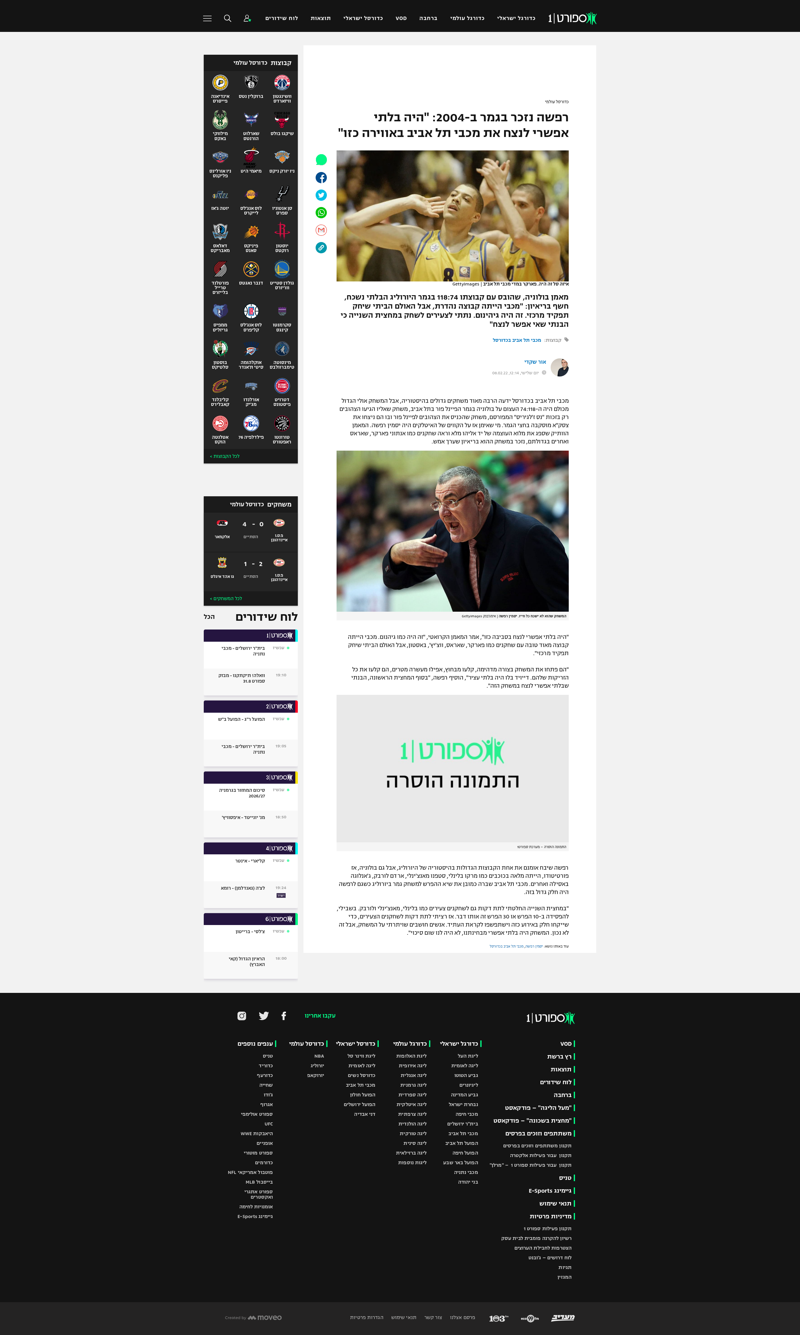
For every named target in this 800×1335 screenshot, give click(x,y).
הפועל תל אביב (461, 1143)
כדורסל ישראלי (363, 18)
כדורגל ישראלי (516, 18)
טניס (565, 1178)
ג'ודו (268, 1094)
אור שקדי (535, 362)
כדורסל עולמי (557, 102)
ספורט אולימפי (257, 1114)
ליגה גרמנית (413, 1085)
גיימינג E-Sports (550, 1190)
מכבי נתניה (466, 1172)
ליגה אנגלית (414, 1075)
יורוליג (317, 1065)
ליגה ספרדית (412, 1094)
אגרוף (266, 1104)
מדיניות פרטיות (551, 1216)
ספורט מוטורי (258, 1152)
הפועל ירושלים (359, 1104)
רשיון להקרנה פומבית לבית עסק (536, 1238)
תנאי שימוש (555, 1203)
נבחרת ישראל (463, 1104)
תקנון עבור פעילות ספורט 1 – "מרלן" (531, 1165)
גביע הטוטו (466, 1075)
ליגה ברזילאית (411, 1152)
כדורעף (265, 1075)
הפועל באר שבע (460, 1162)
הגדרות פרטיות (366, 1317)
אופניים (265, 1143)
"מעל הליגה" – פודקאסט (538, 1108)
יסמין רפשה (534, 946)
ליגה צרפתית (412, 1114)
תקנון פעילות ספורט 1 (548, 1228)
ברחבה (428, 18)
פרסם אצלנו (462, 1317)
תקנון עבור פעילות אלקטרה (541, 1155)
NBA (319, 1056)
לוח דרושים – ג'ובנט (550, 1257)
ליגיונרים (468, 1085)
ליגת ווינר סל (361, 1056)
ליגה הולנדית (412, 1123)
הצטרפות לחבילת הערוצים (543, 1248)
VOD (401, 18)
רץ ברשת (559, 1056)
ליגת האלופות (411, 1056)
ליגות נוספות (412, 1162)
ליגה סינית (415, 1143)
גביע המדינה (464, 1094)
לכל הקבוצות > (224, 456)
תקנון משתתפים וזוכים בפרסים (537, 1145)
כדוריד (266, 1065)
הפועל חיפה (465, 1152)
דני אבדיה (364, 1114)
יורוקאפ (315, 1075)
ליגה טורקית (413, 1133)
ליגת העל (468, 1056)
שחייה (266, 1085)
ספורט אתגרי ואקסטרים (258, 1194)
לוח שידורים (281, 18)
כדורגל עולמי (467, 18)
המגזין (565, 1277)
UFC (269, 1123)
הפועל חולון (362, 1094)
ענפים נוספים (255, 1043)
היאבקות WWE (257, 1133)
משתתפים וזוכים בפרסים (538, 1133)
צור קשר (432, 1317)
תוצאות (321, 18)
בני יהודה (468, 1182)
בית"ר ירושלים (462, 1123)
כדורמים (264, 1162)
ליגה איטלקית (412, 1104)
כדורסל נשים (361, 1075)
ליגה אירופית (413, 1065)
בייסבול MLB (259, 1182)
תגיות (565, 1267)
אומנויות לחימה (256, 1206)
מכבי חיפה (467, 1114)
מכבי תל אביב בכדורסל (517, 340)
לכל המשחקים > (226, 598)
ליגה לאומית (464, 1065)
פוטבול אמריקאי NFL (250, 1172)
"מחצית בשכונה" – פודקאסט (532, 1120)
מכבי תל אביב (463, 1133)
